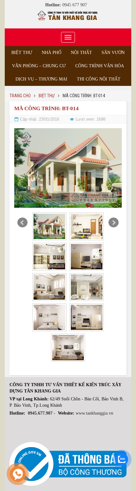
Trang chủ (20, 95)
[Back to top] (118, 473)
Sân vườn (113, 52)
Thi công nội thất (99, 79)
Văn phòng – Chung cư (39, 65)
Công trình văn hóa (99, 65)
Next (113, 223)
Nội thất (81, 52)
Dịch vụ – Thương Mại (41, 79)
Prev (22, 223)
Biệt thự (21, 52)
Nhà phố (51, 52)
